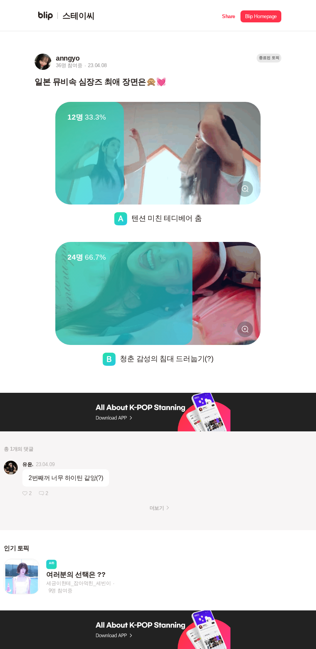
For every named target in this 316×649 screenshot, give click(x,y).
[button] (228, 15)
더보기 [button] (157, 508)
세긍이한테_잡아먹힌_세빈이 (78, 583)
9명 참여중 (60, 590)
